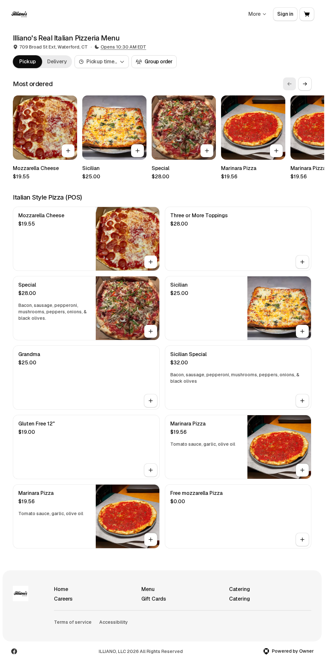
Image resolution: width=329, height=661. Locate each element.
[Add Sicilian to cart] (138, 151)
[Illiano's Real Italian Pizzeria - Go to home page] (19, 14)
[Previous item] (289, 83)
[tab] (27, 61)
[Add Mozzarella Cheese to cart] (68, 151)
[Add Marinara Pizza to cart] (276, 151)
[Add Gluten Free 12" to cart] (151, 470)
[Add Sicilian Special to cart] (302, 401)
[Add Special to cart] (207, 151)
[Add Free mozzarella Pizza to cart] (302, 540)
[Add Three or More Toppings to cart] (302, 262)
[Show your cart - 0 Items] (307, 14)
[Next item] (304, 83)
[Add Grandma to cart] (151, 401)
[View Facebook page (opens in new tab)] (14, 651)
